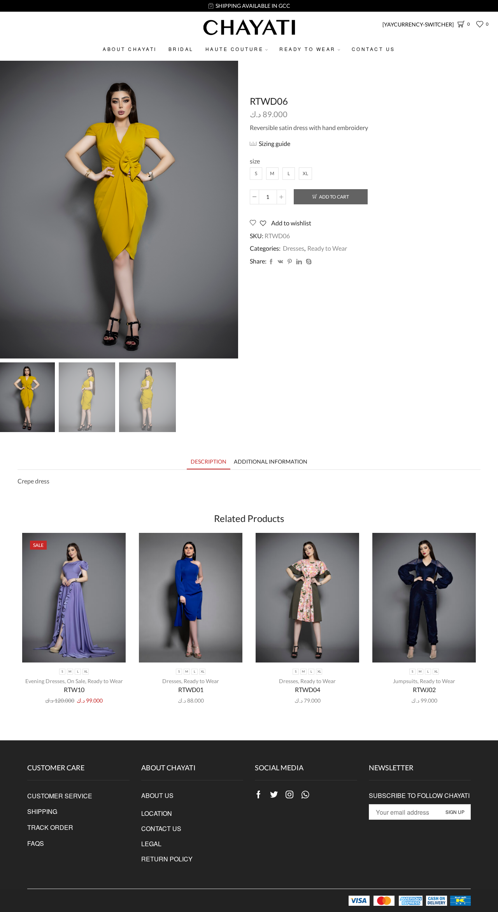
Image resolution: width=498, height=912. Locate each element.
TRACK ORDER (50, 827)
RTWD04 (307, 689)
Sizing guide (274, 143)
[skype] (308, 261)
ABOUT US (157, 795)
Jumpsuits (405, 681)
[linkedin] (299, 261)
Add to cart (334, 197)
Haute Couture (234, 49)
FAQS (35, 843)
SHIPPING (42, 811)
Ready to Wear (307, 49)
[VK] (280, 261)
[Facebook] (271, 261)
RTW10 (74, 689)
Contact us (373, 49)
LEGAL (151, 843)
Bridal (181, 49)
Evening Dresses (45, 681)
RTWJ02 (424, 689)
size (255, 161)
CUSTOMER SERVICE (59, 795)
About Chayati (130, 49)
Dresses (293, 248)
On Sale (76, 681)
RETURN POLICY (167, 858)
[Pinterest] (289, 261)
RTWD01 (190, 689)
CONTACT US (161, 828)
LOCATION (156, 813)
